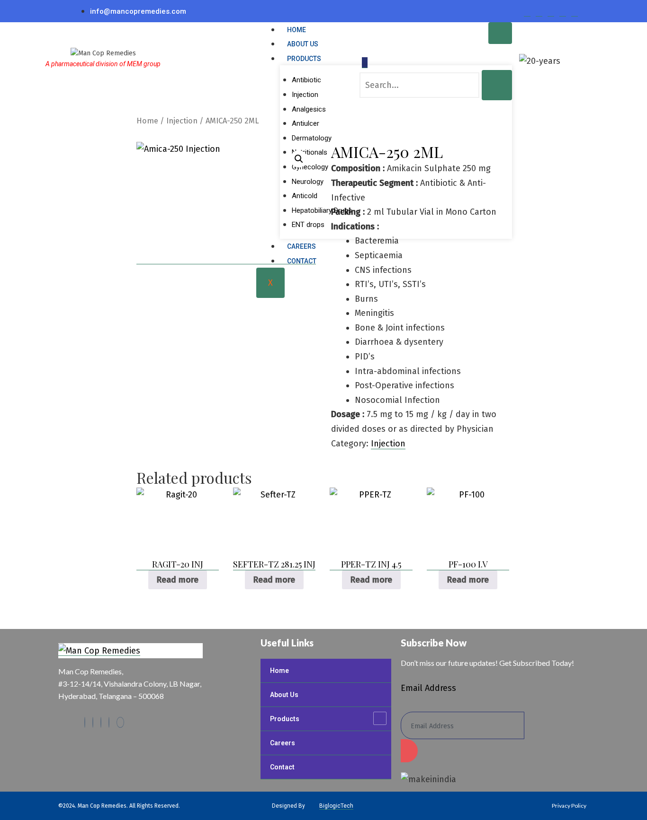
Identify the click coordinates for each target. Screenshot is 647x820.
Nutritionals (309, 152)
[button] (298, 158)
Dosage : (347, 414)
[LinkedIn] (551, 11)
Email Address (428, 688)
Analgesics (309, 109)
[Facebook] (527, 11)
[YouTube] (120, 722)
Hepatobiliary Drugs (322, 210)
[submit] (409, 750)
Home (296, 30)
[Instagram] (562, 11)
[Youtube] (574, 11)
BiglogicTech (336, 806)
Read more (177, 580)
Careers (301, 246)
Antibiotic (306, 80)
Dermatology (312, 138)
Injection (305, 94)
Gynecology (310, 167)
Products (304, 58)
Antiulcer (305, 123)
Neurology (308, 181)
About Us (302, 44)
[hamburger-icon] (500, 33)
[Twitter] (539, 11)
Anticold (304, 196)
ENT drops (308, 224)
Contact (301, 261)
